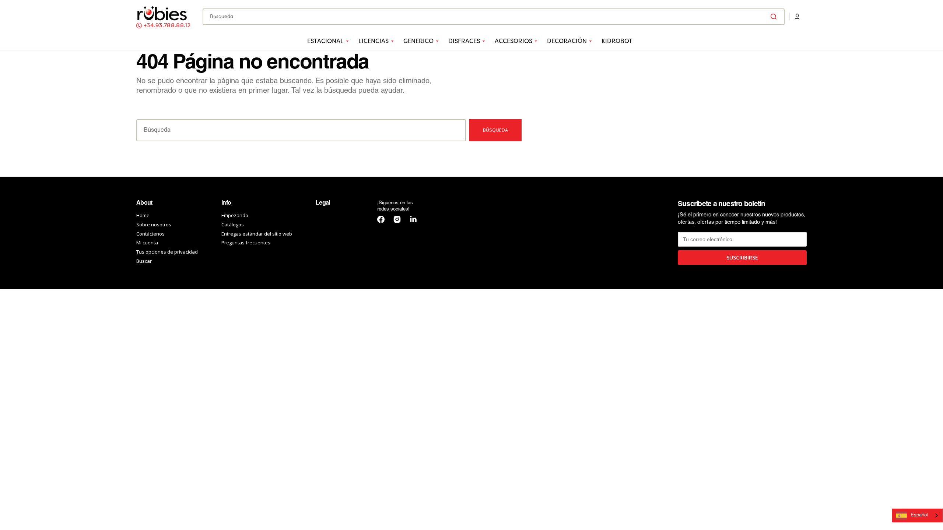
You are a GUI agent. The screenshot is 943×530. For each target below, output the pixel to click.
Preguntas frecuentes (245, 242)
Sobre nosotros (153, 224)
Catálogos (232, 224)
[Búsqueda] (775, 16)
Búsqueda (495, 130)
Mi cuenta (147, 242)
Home (143, 215)
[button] (797, 16)
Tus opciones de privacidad (167, 251)
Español (919, 515)
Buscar (144, 261)
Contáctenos (150, 233)
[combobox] (494, 16)
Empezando (234, 215)
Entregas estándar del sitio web (256, 233)
